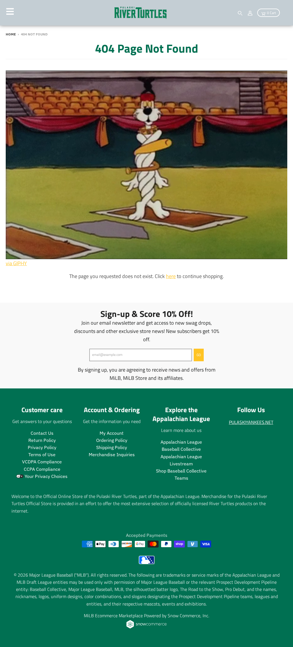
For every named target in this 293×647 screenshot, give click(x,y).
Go (199, 355)
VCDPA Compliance (42, 462)
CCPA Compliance (42, 469)
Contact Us (42, 433)
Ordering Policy (111, 440)
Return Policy (42, 440)
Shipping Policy (111, 447)
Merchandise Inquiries (112, 454)
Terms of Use (42, 454)
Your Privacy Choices (45, 476)
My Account (112, 433)
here (171, 276)
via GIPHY (16, 263)
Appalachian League (181, 442)
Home (11, 34)
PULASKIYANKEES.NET (251, 422)
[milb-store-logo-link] (147, 562)
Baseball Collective (181, 449)
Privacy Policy (42, 447)
